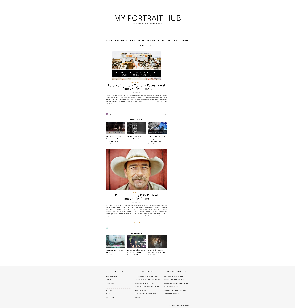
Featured (160, 41)
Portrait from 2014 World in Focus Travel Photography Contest (136, 87)
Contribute (184, 41)
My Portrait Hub (147, 18)
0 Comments (164, 114)
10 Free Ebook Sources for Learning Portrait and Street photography (156, 138)
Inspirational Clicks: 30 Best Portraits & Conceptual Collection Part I (136, 252)
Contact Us (152, 45)
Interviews (109, 290)
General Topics (172, 41)
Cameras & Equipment (136, 41)
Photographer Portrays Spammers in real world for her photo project (115, 138)
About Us (109, 41)
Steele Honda (167, 276)
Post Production (110, 294)
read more (136, 109)
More (142, 45)
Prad (110, 114)
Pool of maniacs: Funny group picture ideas (146, 276)
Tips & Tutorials (121, 41)
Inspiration (151, 41)
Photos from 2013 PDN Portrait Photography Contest (136, 196)
